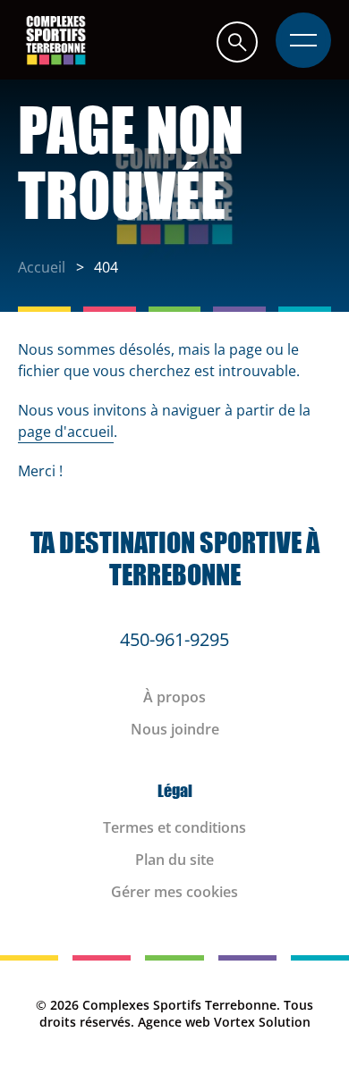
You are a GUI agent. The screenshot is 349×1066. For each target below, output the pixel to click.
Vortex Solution (262, 1021)
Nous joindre (175, 729)
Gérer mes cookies (174, 892)
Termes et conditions (174, 827)
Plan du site (174, 859)
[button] (237, 41)
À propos (174, 697)
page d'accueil (66, 431)
